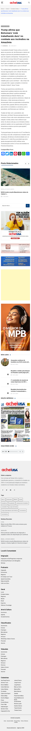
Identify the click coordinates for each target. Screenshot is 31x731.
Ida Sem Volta (4, 708)
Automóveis (4, 625)
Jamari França (17, 680)
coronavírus (5, 514)
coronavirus (23, 510)
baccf (3, 499)
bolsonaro (9, 499)
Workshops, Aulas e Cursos (8, 638)
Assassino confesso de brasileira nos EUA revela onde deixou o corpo (20, 362)
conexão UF (5, 507)
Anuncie (3, 643)
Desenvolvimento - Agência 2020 (15, 728)
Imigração (4, 530)
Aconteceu (4, 612)
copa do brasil (13, 507)
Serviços (3, 636)
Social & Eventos (5, 616)
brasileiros (4, 503)
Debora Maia (4, 695)
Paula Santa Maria (18, 695)
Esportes (3, 603)
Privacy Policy (17, 721)
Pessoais (3, 641)
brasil (20, 499)
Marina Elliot (17, 689)
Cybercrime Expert (5, 693)
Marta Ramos (17, 691)
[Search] (29, 2)
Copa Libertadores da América (10, 510)
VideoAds (4, 649)
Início (5, 721)
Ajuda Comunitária (5, 579)
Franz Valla (4, 704)
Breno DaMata (4, 684)
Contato (16, 722)
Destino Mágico (5, 698)
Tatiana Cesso (18, 710)
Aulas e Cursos (5, 667)
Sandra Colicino (18, 706)
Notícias (3, 563)
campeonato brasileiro (22, 503)
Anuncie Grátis (10, 721)
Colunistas (5, 678)
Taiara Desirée (18, 708)
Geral (7, 8)
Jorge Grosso (17, 682)
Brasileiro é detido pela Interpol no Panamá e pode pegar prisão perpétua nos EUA (20, 372)
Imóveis (3, 627)
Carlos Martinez (5, 687)
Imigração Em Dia (5, 711)
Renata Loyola (17, 703)
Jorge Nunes (17, 684)
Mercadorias (4, 632)
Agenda (3, 614)
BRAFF (15, 499)
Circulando (3, 691)
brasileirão (11, 503)
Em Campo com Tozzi (6, 576)
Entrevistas (4, 572)
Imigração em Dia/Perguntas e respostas (11, 558)
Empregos (3, 630)
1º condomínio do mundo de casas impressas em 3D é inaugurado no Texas (19, 381)
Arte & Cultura (6, 610)
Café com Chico (5, 583)
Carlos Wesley (4, 689)
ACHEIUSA (5, 45)
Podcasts (4, 567)
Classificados (6, 623)
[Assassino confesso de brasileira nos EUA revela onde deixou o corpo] (5, 362)
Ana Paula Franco (5, 680)
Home (2, 8)
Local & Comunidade (8, 551)
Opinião (16, 693)
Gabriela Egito (4, 706)
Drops (2, 700)
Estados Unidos (15, 8)
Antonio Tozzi (4, 682)
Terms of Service (24, 721)
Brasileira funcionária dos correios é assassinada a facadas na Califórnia (18, 391)
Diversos (3, 665)
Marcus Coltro (17, 687)
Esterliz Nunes (4, 702)
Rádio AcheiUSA (5, 581)
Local (2, 522)
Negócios (3, 574)
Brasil (3, 189)
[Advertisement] (15, 284)
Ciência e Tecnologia (6, 605)
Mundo (2, 598)
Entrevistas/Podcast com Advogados (10, 560)
